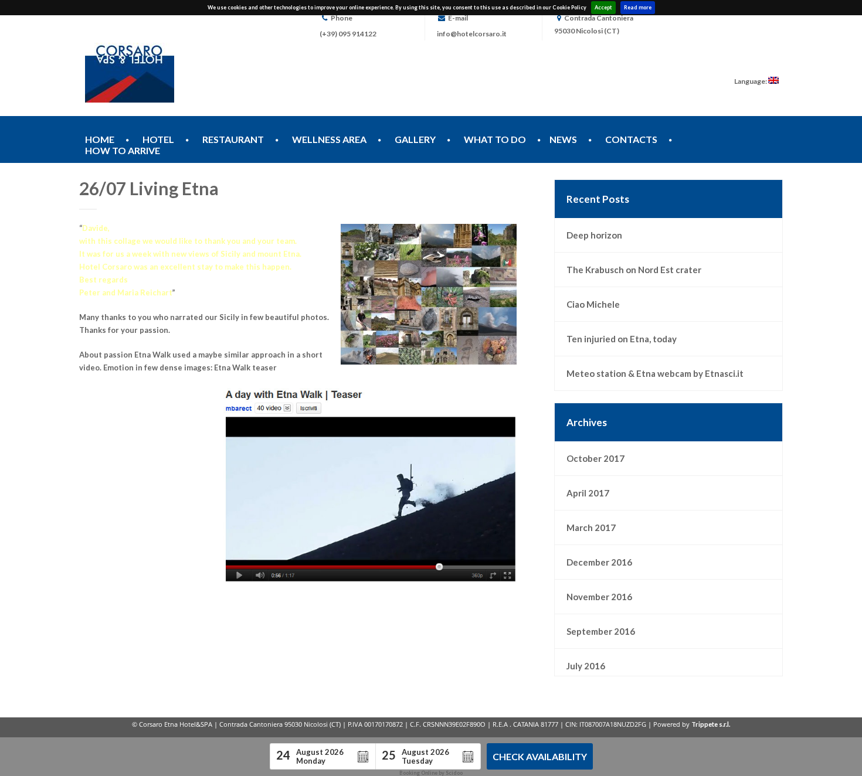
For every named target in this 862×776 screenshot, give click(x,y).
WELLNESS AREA (329, 139)
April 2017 (587, 493)
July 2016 (585, 666)
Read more (637, 7)
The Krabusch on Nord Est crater (633, 269)
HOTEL (158, 139)
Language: (751, 81)
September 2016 (600, 631)
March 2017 (591, 527)
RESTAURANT (233, 139)
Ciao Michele (593, 304)
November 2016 (599, 596)
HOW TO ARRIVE (122, 150)
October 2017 (595, 458)
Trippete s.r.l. (710, 724)
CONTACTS (631, 139)
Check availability (540, 756)
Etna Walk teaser (245, 367)
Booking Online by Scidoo (431, 773)
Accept (603, 7)
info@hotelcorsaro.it (472, 33)
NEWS (563, 139)
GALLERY (415, 139)
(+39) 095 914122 (348, 33)
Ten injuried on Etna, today (621, 338)
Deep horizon (594, 235)
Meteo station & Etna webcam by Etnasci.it (655, 373)
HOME (99, 139)
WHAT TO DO (495, 139)
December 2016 (599, 562)
